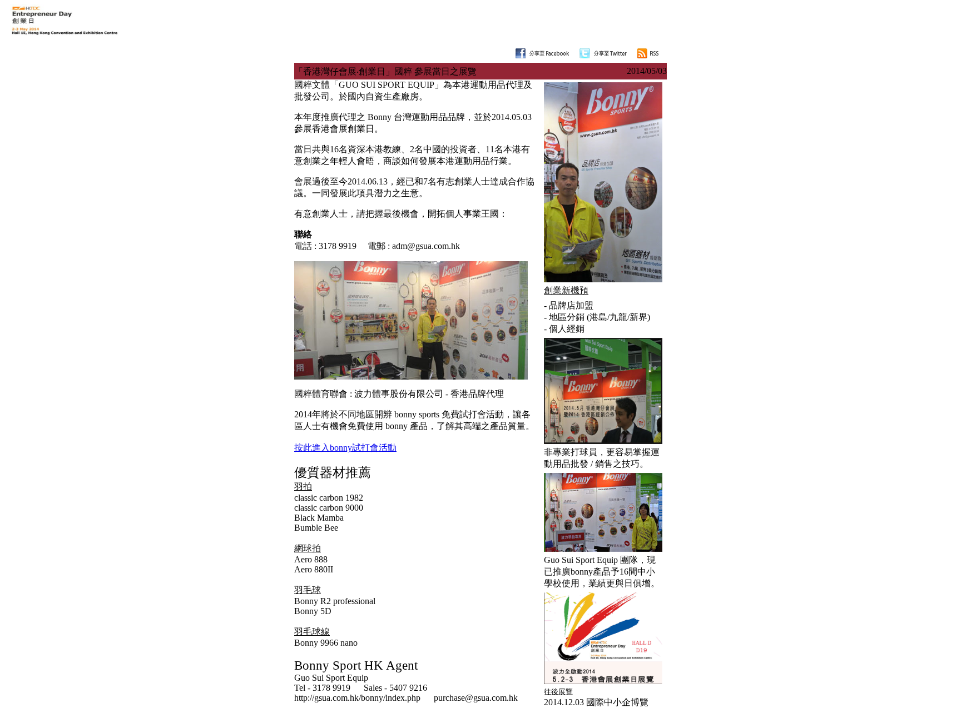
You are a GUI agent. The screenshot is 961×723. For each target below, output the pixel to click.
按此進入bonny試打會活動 (345, 447)
